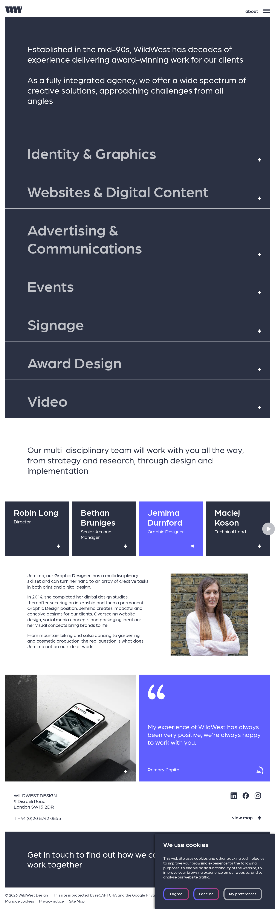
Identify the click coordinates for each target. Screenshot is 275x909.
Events (140, 285)
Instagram (257, 795)
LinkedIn (233, 795)
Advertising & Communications (140, 238)
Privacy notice (51, 901)
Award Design (140, 362)
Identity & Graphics (140, 152)
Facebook (245, 795)
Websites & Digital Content (140, 191)
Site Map (77, 901)
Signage (140, 324)
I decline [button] (206, 893)
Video (140, 400)
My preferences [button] (243, 893)
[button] (268, 529)
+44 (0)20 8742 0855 (39, 818)
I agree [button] (176, 893)
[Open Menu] (266, 11)
